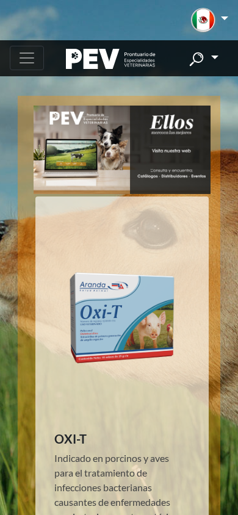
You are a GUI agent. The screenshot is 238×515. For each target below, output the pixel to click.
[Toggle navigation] (27, 58)
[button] (209, 20)
